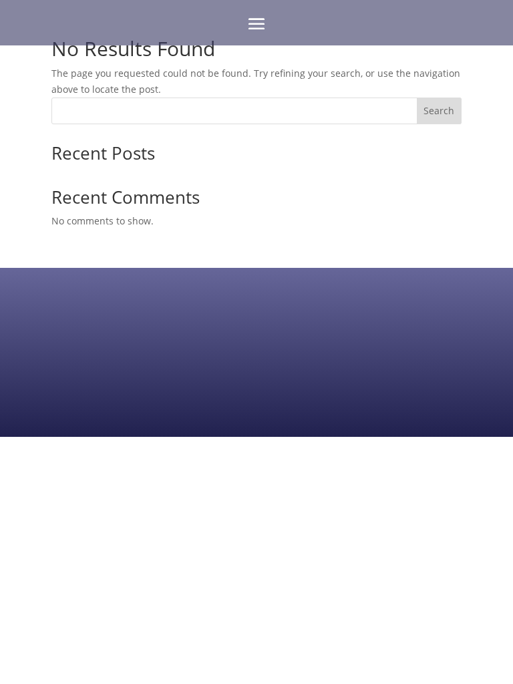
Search (438, 110)
